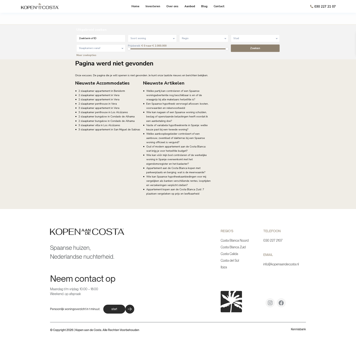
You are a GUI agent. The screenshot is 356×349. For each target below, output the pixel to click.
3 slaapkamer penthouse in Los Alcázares (103, 112)
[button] (118, 309)
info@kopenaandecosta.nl (281, 264)
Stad (236, 38)
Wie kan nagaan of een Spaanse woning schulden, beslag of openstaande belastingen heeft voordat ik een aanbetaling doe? (177, 117)
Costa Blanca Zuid (233, 247)
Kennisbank (298, 329)
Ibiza (224, 267)
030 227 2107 (273, 240)
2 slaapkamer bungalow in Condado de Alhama (106, 116)
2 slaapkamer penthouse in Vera (97, 104)
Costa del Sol (230, 260)
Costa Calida (229, 254)
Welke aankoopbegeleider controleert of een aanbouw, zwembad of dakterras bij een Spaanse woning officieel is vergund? (175, 138)
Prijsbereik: (134, 46)
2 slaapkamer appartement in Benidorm (101, 91)
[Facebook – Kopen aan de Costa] (281, 304)
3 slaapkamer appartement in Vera (98, 108)
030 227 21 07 (325, 6)
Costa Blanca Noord (235, 240)
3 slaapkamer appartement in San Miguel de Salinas (109, 129)
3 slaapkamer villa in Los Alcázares (99, 125)
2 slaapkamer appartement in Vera (98, 95)
